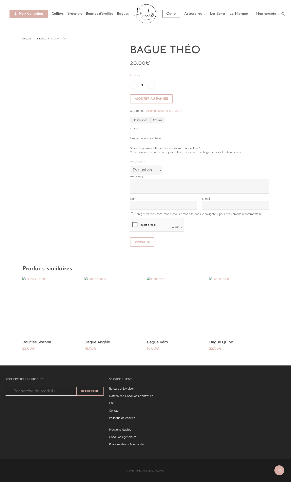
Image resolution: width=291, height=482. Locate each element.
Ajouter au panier (151, 98)
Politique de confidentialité (126, 444)
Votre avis (137, 177)
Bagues (41, 38)
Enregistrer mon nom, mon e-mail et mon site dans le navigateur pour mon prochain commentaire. (198, 214)
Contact (114, 410)
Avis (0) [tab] (157, 120)
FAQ (111, 403)
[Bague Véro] (176, 306)
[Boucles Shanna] (52, 306)
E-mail (207, 198)
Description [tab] (140, 120)
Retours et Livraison (121, 388)
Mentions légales (120, 429)
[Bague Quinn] (238, 306)
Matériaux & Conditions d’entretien (131, 396)
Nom (134, 198)
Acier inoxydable (157, 110)
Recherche (90, 391)
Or (182, 110)
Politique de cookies (122, 418)
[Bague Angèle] (114, 306)
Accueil (26, 38)
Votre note (137, 162)
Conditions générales (122, 437)
